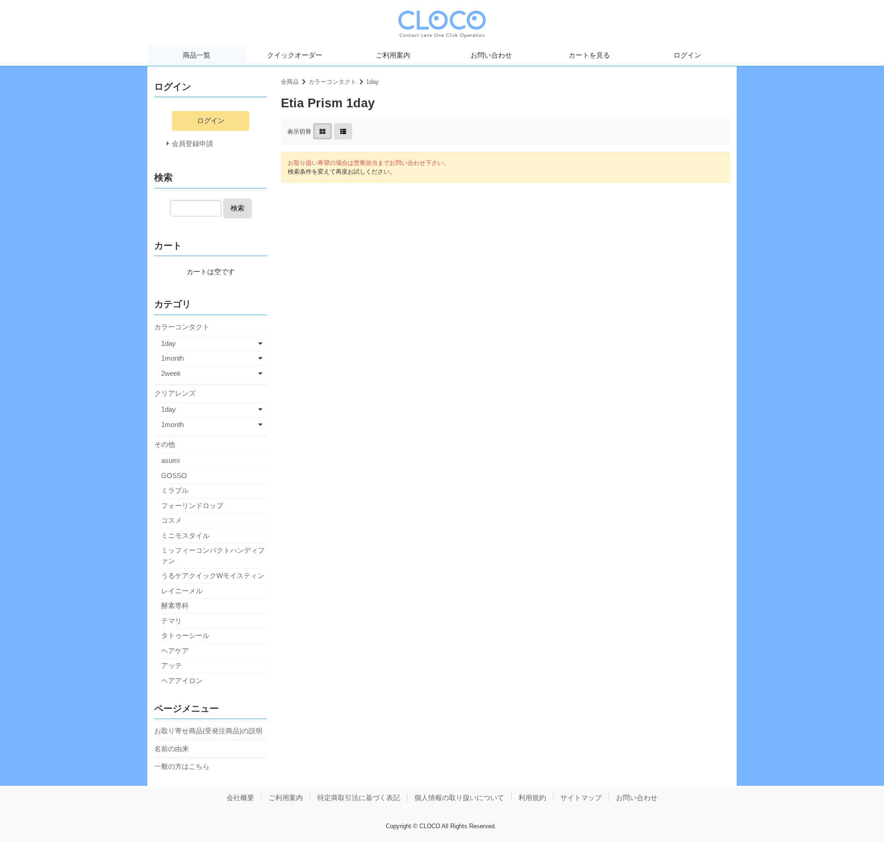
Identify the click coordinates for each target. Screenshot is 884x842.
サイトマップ (581, 797)
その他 (164, 444)
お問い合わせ (491, 55)
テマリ (171, 621)
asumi (170, 460)
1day (372, 81)
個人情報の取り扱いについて (459, 797)
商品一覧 (196, 55)
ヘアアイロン (182, 680)
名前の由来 (171, 749)
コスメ (171, 520)
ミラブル (175, 490)
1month (172, 358)
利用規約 (532, 797)
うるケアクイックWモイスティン (212, 575)
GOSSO (174, 475)
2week (171, 373)
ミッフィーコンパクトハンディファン (213, 555)
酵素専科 (175, 605)
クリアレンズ (175, 393)
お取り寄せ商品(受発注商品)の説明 (208, 731)
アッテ (171, 665)
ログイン (687, 55)
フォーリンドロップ (192, 505)
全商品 (290, 81)
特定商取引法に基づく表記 (358, 797)
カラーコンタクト (332, 81)
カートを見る (589, 55)
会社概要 (240, 797)
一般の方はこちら (181, 766)
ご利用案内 (393, 55)
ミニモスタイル (185, 535)
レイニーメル (182, 591)
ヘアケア (175, 651)
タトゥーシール (185, 635)
